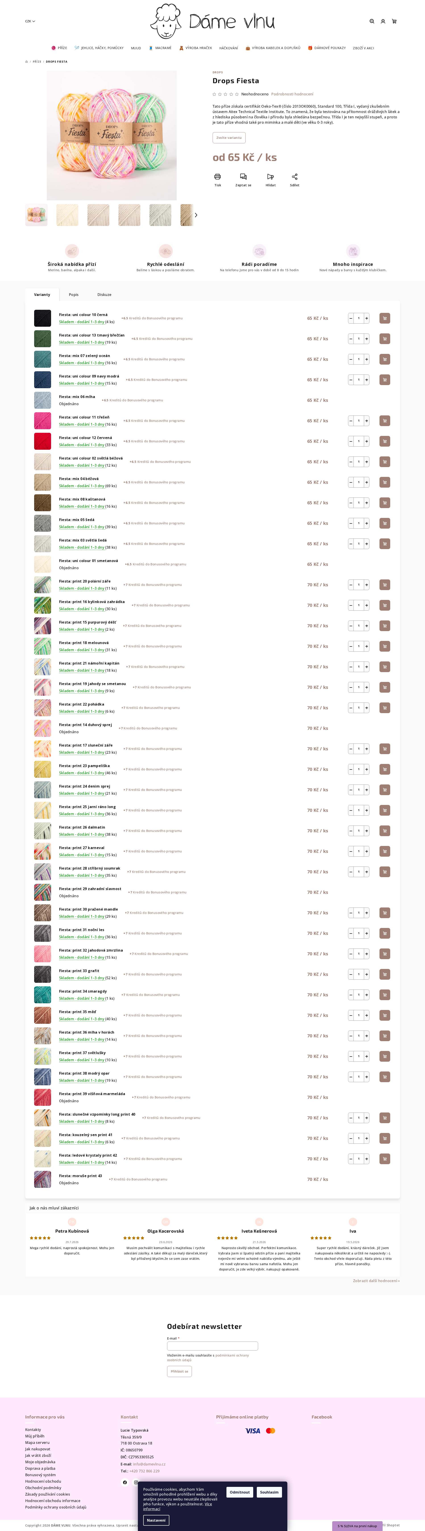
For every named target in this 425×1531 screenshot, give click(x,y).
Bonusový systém (40, 1474)
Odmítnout (240, 1492)
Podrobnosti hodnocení (292, 94)
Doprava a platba (40, 1468)
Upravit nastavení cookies (137, 1525)
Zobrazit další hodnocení (375, 1280)
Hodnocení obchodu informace (53, 1500)
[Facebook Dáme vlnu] (125, 1482)
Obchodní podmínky (43, 1487)
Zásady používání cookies (47, 1494)
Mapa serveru (37, 1442)
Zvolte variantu (229, 137)
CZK (28, 21)
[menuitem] (59, 48)
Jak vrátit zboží (38, 1455)
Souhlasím (269, 1492)
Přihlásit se (179, 1371)
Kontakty (33, 1429)
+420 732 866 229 (144, 1471)
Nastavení (156, 1520)
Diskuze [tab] (104, 294)
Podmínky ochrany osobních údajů (56, 1507)
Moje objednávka (40, 1461)
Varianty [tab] (42, 294)
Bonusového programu (165, 318)
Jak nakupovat (37, 1449)
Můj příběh (35, 1436)
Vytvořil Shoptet (386, 1525)
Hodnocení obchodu (43, 1481)
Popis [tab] (74, 294)
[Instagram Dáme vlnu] (136, 1482)
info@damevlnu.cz (149, 1464)
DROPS (218, 72)
